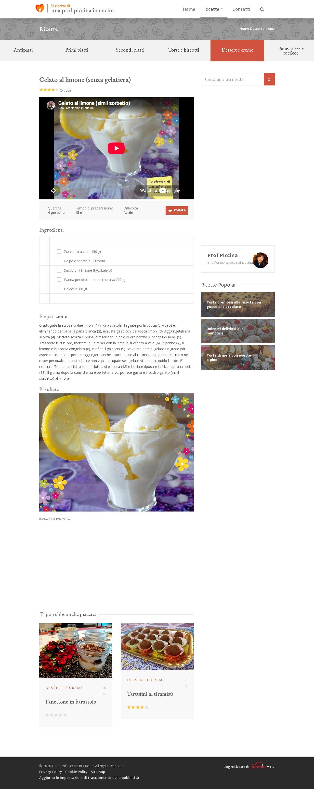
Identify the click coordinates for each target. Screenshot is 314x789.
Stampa (179, 210)
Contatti (241, 9)
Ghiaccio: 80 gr (75, 289)
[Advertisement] (116, 565)
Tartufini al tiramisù (150, 694)
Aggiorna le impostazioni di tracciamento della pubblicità (89, 777)
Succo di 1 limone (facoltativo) (88, 270)
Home (189, 9)
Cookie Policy (76, 771)
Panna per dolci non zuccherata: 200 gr (95, 279)
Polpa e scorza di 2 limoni (84, 261)
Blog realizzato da (237, 767)
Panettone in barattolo (70, 702)
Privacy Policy (50, 771)
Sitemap (98, 771)
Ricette (211, 9)
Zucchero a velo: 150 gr (82, 251)
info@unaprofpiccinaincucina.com (234, 262)
